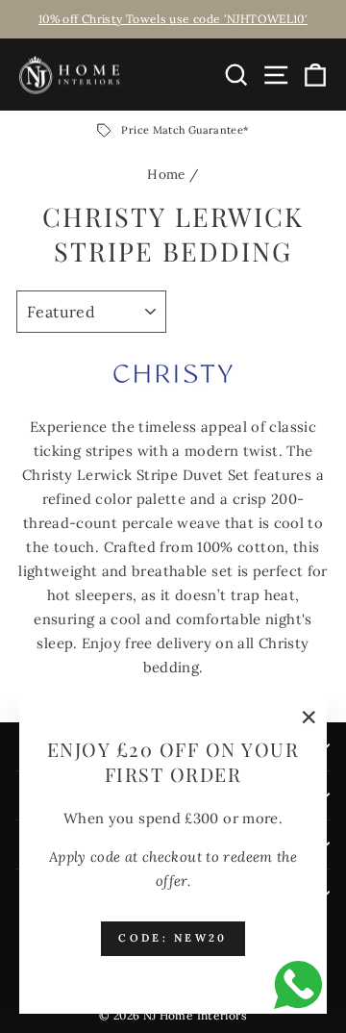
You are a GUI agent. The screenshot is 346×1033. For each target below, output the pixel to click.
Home (166, 174)
